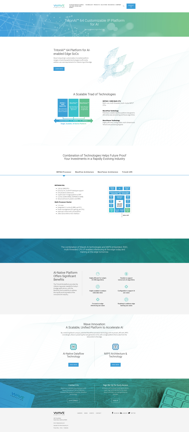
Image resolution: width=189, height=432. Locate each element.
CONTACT (98, 413)
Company (118, 4)
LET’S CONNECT (73, 400)
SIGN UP (115, 400)
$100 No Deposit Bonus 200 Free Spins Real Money (76, 6)
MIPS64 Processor (64, 172)
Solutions (104, 4)
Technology (89, 4)
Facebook (116, 413)
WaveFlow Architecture (84, 172)
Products (97, 4)
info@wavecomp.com (60, 423)
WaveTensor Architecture (108, 172)
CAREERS (79, 413)
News (86, 413)
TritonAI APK (127, 172)
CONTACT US (131, 6)
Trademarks (66, 427)
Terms (61, 427)
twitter (133, 413)
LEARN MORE (59, 69)
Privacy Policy (56, 427)
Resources (111, 4)
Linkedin (125, 413)
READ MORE (73, 364)
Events (92, 413)
